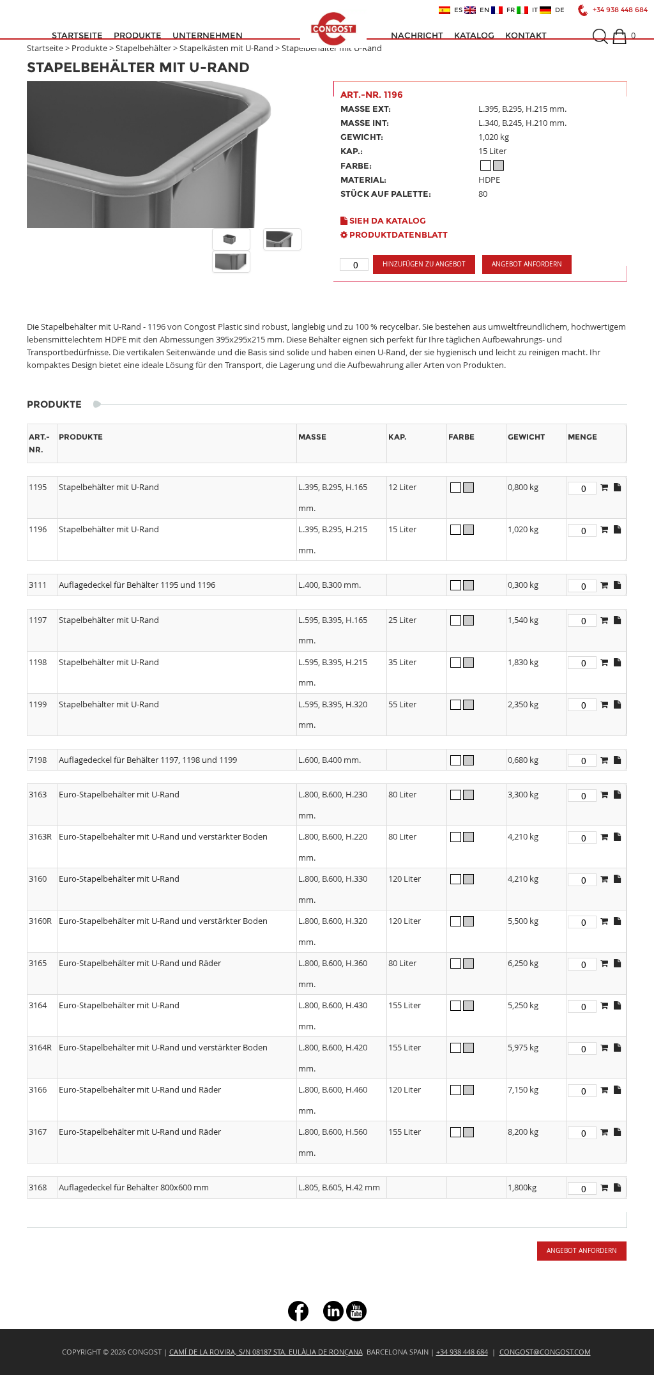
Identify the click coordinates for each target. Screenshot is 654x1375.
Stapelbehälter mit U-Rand (332, 48)
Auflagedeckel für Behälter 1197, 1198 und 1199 (148, 759)
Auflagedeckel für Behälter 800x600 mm (134, 1187)
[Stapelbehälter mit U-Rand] (174, 154)
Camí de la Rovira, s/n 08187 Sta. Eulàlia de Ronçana (266, 1351)
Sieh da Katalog (386, 220)
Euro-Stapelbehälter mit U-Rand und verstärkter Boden (163, 836)
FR (509, 10)
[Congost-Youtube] (356, 1309)
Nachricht (417, 35)
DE (558, 10)
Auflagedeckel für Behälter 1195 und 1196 (137, 584)
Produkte (138, 35)
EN (482, 10)
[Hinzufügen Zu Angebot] (604, 487)
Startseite (77, 35)
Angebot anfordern (527, 264)
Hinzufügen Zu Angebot (424, 264)
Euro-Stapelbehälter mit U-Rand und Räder (140, 963)
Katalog (474, 35)
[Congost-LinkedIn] (333, 1309)
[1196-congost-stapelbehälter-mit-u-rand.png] (231, 239)
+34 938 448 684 (620, 10)
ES (456, 10)
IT (533, 10)
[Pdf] (617, 487)
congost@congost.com (545, 1351)
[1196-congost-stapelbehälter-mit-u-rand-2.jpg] (231, 261)
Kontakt (526, 35)
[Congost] (333, 29)
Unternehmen (207, 35)
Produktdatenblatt (397, 234)
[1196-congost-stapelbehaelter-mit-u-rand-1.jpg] (282, 239)
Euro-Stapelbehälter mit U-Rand (119, 794)
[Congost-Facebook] (298, 1309)
